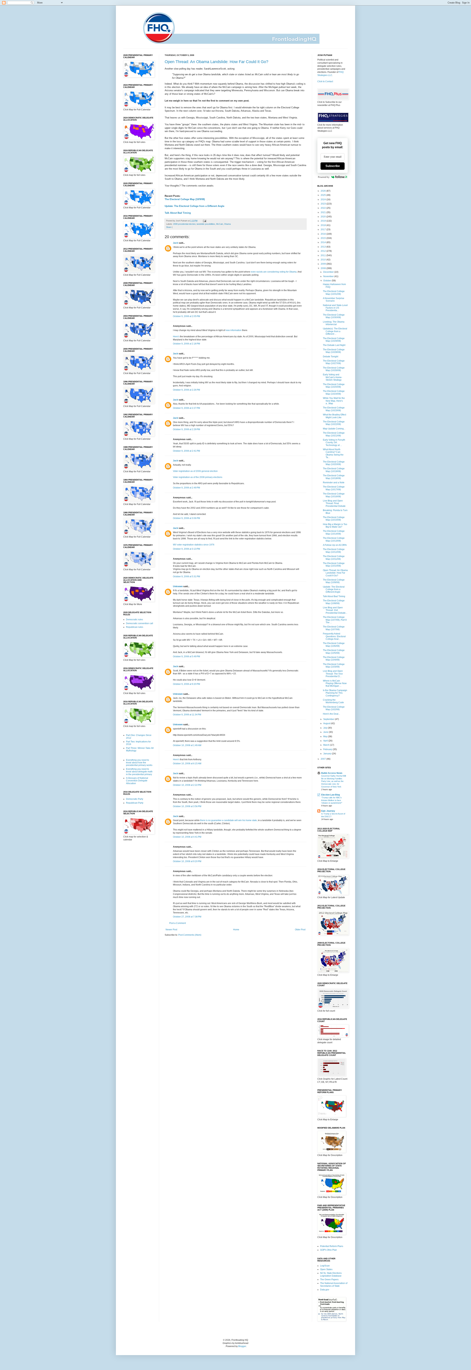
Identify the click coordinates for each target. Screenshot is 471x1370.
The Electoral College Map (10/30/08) (334, 316)
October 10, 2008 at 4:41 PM (187, 837)
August (327, 723)
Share (168, 227)
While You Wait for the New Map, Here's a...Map (334, 401)
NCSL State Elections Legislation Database (331, 1274)
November (328, 276)
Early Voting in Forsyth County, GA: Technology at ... (334, 442)
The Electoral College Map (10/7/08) (334, 628)
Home (236, 929)
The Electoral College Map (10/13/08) (334, 539)
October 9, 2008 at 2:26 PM (186, 390)
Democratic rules (134, 619)
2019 (323, 221)
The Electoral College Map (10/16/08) (334, 495)
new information (234, 330)
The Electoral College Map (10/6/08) (334, 644)
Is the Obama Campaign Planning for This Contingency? (335, 693)
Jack (175, 243)
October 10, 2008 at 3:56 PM (187, 806)
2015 (323, 238)
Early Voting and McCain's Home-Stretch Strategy (332, 377)
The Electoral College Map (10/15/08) (334, 518)
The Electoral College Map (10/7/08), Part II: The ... (335, 620)
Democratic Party (134, 799)
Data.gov (324, 1289)
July (325, 728)
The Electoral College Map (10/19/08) (334, 469)
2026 (323, 191)
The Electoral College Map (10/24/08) (334, 392)
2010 (323, 259)
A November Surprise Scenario (333, 299)
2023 (323, 203)
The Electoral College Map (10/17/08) (334, 488)
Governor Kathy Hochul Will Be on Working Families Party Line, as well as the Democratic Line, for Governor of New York (333, 781)
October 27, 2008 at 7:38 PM (187, 916)
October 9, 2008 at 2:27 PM (186, 408)
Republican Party (134, 803)
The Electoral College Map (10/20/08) (334, 463)
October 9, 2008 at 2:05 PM (186, 316)
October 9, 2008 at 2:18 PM (186, 343)
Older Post (300, 929)
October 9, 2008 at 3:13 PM (186, 549)
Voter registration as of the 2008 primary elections (197, 477)
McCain (219, 224)
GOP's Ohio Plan (328, 1250)
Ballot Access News (331, 773)
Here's (176, 336)
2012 (323, 251)
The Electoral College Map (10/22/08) (334, 423)
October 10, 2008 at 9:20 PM (187, 861)
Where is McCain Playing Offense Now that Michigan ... (335, 683)
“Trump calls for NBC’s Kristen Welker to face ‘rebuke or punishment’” (331, 800)
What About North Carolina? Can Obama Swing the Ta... (333, 453)
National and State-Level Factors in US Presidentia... (335, 308)
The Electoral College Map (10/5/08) (334, 651)
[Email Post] (204, 221)
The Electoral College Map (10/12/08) (334, 550)
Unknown (178, 586)
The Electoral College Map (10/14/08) (334, 532)
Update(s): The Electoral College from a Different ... (335, 331)
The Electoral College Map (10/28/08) (334, 350)
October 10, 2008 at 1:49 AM (187, 745)
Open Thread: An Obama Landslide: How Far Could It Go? (216, 61)
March (326, 745)
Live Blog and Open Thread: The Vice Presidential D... (333, 674)
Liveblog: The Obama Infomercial (333, 323)
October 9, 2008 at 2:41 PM (186, 451)
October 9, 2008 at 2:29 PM (186, 429)
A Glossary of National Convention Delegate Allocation (137, 781)
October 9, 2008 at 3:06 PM (186, 518)
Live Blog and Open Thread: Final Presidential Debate (334, 503)
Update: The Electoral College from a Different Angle (194, 206)
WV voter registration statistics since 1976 (193, 544)
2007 (323, 759)
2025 (323, 195)
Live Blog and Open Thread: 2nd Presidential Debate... (335, 610)
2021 (323, 212)
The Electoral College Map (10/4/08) (334, 658)
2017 (323, 229)
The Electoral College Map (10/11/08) (334, 557)
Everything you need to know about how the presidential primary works (139, 763)
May (325, 736)
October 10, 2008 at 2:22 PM (187, 785)
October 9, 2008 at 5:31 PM (186, 576)
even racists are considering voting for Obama (274, 272)
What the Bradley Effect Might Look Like (334, 416)
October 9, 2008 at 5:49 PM (186, 656)
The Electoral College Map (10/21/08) (334, 434)
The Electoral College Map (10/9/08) (185, 199)
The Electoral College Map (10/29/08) (334, 339)
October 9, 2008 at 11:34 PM (187, 714)
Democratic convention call (139, 623)
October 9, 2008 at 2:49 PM (186, 487)
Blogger (242, 1346)
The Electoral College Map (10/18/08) (334, 476)
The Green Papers (329, 1279)
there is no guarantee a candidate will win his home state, (228, 820)
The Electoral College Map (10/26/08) (334, 369)
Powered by (324, 177)
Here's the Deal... (331, 714)
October (327, 280)
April (325, 740)
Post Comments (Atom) (189, 935)
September (329, 719)
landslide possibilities (206, 224)
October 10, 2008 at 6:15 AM (187, 763)
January (327, 753)
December (328, 272)
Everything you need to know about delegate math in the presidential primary (139, 772)
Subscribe (332, 166)
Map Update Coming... (334, 428)
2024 (323, 199)
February (328, 749)
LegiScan (325, 1265)
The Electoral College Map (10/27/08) (334, 362)
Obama (227, 224)
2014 (323, 242)
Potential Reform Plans (331, 1246)
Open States (326, 1269)
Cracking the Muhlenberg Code (333, 701)
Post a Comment (177, 923)
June (326, 732)
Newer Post (171, 929)
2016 (323, 234)
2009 (323, 264)
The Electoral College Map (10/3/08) (334, 665)
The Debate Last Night (334, 345)
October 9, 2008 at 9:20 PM (186, 684)
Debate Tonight (330, 356)
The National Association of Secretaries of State (333, 1284)
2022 (323, 208)
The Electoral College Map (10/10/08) (334, 564)
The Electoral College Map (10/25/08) (334, 385)
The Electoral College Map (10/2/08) (334, 708)
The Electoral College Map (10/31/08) (334, 292)
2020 (323, 216)
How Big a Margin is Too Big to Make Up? (335, 525)
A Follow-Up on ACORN (335, 545)
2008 (323, 268)
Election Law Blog (330, 794)
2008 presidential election (184, 224)
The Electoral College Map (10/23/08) (334, 409)
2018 (323, 225)
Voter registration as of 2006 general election (195, 471)
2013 (323, 246)
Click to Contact (325, 81)
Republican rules (134, 627)
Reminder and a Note (333, 482)
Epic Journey (328, 811)
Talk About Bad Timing (178, 212)
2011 (323, 255)
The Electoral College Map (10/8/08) (334, 601)
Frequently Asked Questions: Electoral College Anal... (334, 636)
